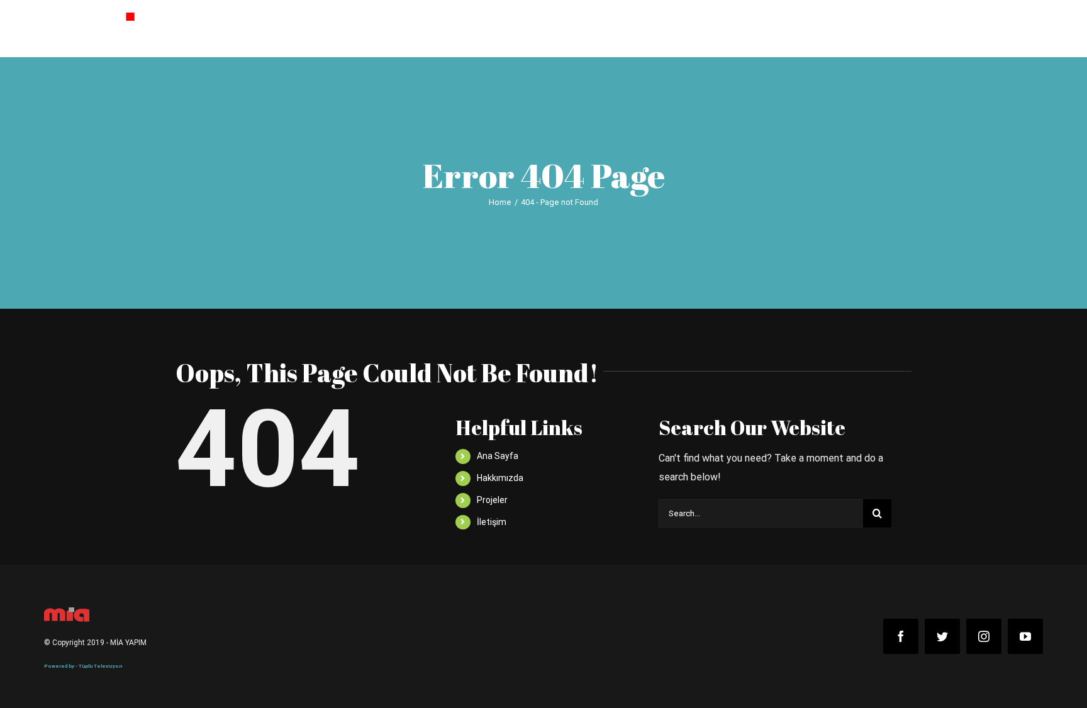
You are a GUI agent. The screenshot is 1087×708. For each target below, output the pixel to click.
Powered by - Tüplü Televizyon (83, 666)
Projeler (492, 500)
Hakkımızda (500, 478)
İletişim (491, 522)
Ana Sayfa (497, 456)
